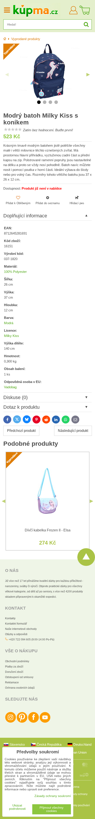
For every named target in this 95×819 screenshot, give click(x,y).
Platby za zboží (14, 666)
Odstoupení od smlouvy (19, 677)
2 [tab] (44, 102)
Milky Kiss (11, 336)
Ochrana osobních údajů (20, 687)
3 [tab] (50, 102)
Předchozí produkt (21, 431)
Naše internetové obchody (21, 628)
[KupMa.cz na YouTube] (45, 721)
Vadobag (10, 387)
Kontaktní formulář (16, 623)
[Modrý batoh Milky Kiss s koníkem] (47, 71)
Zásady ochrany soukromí (52, 796)
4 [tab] (56, 102)
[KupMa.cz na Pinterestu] (22, 721)
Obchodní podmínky (17, 661)
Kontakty (10, 618)
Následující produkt (73, 431)
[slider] (13, 129)
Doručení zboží (14, 671)
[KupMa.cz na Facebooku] (33, 721)
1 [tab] (39, 102)
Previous (6, 74)
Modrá (8, 323)
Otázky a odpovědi (16, 634)
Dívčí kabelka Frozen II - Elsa (47, 530)
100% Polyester (15, 272)
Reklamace (12, 682)
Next (88, 74)
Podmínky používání (77, 805)
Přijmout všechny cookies (51, 809)
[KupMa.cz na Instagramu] (10, 721)
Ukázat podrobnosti (17, 807)
